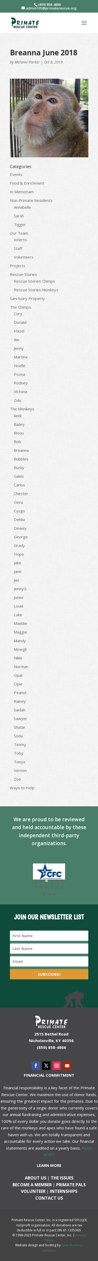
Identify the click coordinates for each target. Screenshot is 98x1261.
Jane (17, 571)
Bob (17, 441)
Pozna (19, 374)
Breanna (21, 450)
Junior (19, 597)
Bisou (19, 433)
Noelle (19, 365)
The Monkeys (22, 408)
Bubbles (21, 459)
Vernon (20, 770)
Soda (18, 735)
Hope (19, 554)
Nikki (18, 658)
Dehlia (19, 519)
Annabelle (22, 207)
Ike (16, 339)
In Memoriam (22, 191)
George (21, 536)
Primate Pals (71, 1185)
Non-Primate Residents (31, 200)
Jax (16, 580)
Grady (19, 545)
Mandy (20, 640)
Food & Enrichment (27, 183)
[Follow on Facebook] (36, 1065)
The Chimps (20, 307)
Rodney (21, 382)
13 (44, 894)
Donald (20, 322)
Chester (21, 493)
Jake (17, 562)
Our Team (19, 233)
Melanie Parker (27, 62)
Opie (18, 683)
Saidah (19, 709)
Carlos (19, 484)
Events (16, 174)
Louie (19, 606)
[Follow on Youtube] (67, 1065)
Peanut (20, 692)
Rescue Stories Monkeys (36, 289)
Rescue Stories (23, 274)
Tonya (19, 761)
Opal (18, 675)
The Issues (62, 1178)
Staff (18, 248)
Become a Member (32, 1185)
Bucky (19, 467)
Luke (18, 614)
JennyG (20, 588)
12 (62, 887)
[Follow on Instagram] (57, 1065)
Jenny (19, 348)
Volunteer (33, 1191)
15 (54, 894)
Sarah (19, 215)
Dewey (20, 528)
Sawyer (20, 718)
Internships (63, 1191)
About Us (35, 1178)
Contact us (49, 1198)
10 (51, 887)
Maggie (20, 632)
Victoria (20, 391)
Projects (17, 265)
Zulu (17, 400)
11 (57, 887)
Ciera (18, 502)
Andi (17, 415)
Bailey (19, 424)
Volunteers (23, 257)
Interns (20, 239)
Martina (20, 356)
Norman (21, 666)
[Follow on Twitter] (46, 1065)
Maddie (20, 623)
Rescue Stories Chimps (34, 281)
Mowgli (20, 649)
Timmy (20, 744)
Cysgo (19, 510)
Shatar (19, 727)
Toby (18, 753)
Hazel (19, 331)
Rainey (20, 701)
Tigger (20, 224)
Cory (18, 313)
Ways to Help (22, 787)
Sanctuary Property (27, 298)
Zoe (17, 779)
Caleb (19, 476)
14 (49, 894)
